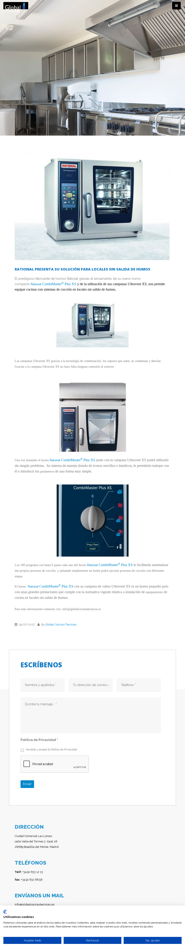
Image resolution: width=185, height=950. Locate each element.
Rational (36, 284)
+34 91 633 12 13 (29, 872)
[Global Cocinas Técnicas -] (15, 5)
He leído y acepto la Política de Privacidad (51, 749)
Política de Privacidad (39, 740)
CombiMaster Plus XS (59, 284)
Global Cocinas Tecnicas (60, 624)
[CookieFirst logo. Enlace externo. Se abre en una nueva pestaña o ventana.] (5, 912)
